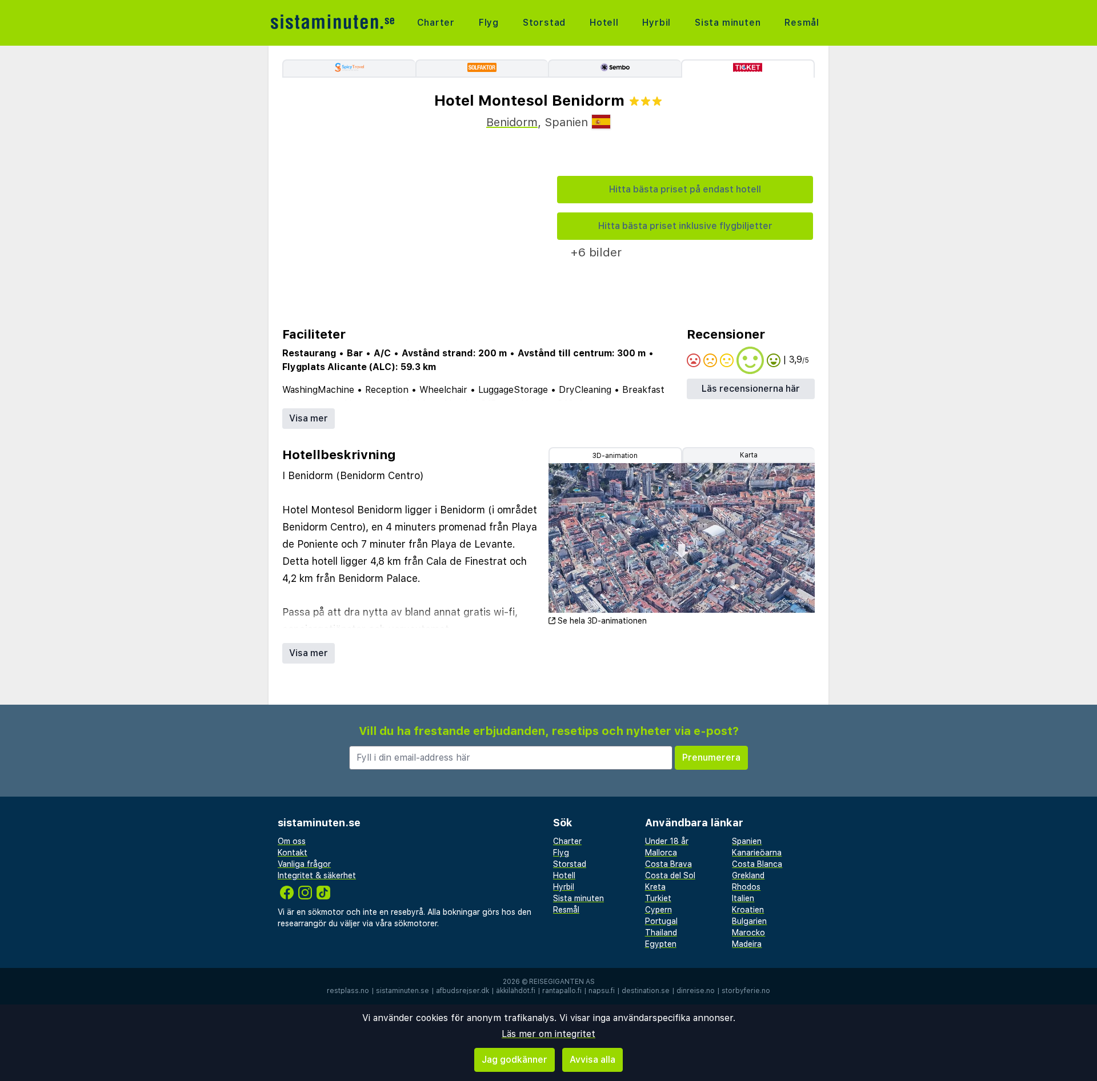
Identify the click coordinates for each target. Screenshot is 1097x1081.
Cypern (658, 909)
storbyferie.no (746, 991)
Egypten (660, 944)
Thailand (661, 932)
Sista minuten (727, 22)
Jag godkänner (514, 1059)
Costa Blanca (757, 864)
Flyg (489, 22)
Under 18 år (666, 841)
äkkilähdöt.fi (515, 991)
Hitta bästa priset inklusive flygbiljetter (685, 225)
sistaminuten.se (402, 991)
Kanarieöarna (757, 852)
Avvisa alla (592, 1059)
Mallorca (661, 852)
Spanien (747, 841)
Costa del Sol (670, 875)
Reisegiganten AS (562, 982)
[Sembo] (614, 68)
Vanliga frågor (304, 864)
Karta (749, 455)
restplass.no (348, 991)
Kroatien (748, 909)
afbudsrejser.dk (462, 991)
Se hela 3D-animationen (602, 620)
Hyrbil (656, 22)
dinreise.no (695, 991)
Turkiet (658, 898)
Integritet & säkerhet (317, 875)
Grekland (748, 875)
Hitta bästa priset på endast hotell (685, 189)
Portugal (661, 921)
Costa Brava (668, 864)
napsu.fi (601, 991)
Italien (743, 898)
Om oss (292, 841)
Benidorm (512, 122)
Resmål (801, 22)
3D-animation (615, 456)
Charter (436, 22)
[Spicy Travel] (348, 68)
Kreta (655, 886)
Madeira (747, 944)
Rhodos (746, 886)
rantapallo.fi (562, 991)
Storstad (544, 22)
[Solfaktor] (481, 68)
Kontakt (292, 852)
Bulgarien (749, 921)
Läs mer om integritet (548, 1033)
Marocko (748, 932)
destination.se (646, 991)
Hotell (604, 22)
